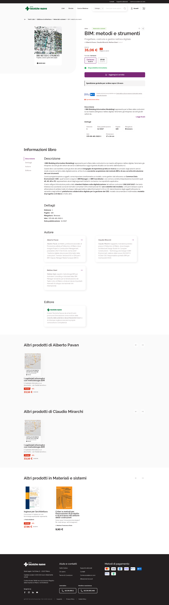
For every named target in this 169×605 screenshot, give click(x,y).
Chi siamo (62, 571)
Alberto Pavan (91, 42)
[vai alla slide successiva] (142, 345)
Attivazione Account (86, 579)
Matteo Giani (113, 42)
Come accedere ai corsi (137, 1)
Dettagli (28, 163)
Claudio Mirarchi (102, 42)
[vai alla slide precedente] (135, 345)
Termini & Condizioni (65, 575)
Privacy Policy (70, 599)
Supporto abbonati (122, 1)
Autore (28, 166)
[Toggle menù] (24, 8)
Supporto (59, 599)
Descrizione (30, 159)
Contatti (111, 1)
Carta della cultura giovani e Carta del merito (129, 93)
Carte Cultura (63, 568)
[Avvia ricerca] (125, 8)
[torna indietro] (25, 19)
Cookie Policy (82, 599)
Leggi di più (140, 117)
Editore (28, 170)
